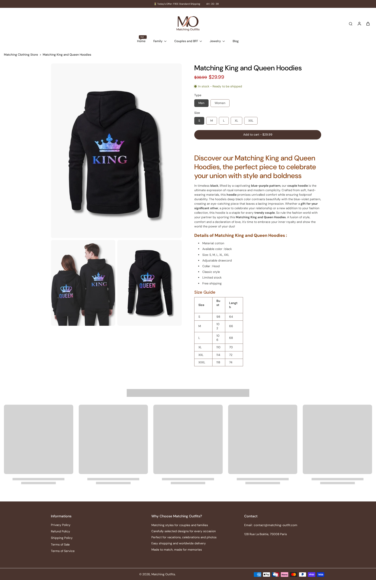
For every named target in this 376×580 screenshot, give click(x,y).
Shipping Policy (62, 538)
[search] (350, 23)
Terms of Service (63, 551)
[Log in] (359, 23)
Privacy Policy (60, 525)
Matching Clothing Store (21, 55)
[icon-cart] (367, 23)
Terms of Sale (60, 545)
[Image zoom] (116, 150)
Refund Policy (60, 531)
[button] (257, 134)
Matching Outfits (163, 574)
